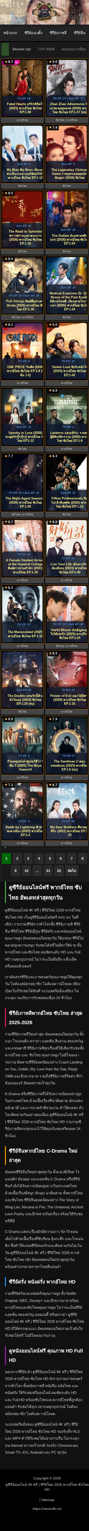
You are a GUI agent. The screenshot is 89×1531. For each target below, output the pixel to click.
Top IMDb (46, 49)
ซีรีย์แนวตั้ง (33, 33)
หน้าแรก (10, 33)
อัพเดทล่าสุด (21, 49)
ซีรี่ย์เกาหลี (58, 33)
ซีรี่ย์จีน (79, 33)
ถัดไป (72, 871)
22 (59, 871)
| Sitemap (47, 1500)
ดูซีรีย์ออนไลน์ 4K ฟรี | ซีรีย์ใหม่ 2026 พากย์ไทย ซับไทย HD (47, 1487)
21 (48, 871)
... (37, 871)
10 (26, 871)
